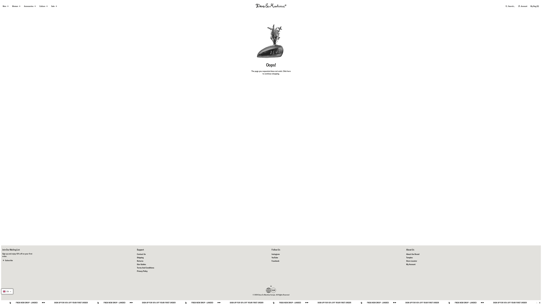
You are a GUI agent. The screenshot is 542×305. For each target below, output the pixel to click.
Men (4, 6)
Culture (42, 6)
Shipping (140, 257)
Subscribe (9, 260)
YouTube (275, 257)
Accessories (28, 6)
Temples (409, 257)
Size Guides (141, 264)
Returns (140, 261)
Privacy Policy (142, 271)
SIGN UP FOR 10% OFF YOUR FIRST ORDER (60, 302)
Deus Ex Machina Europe (266, 295)
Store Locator (411, 261)
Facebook (275, 261)
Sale (53, 6)
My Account (411, 264)
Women (15, 6)
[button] (7, 291)
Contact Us (141, 254)
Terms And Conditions (145, 267)
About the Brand (412, 254)
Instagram (276, 254)
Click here (287, 71)
